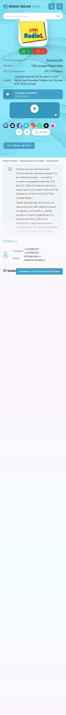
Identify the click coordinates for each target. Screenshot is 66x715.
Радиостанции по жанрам (32, 160)
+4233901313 (31, 252)
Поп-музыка (39, 65)
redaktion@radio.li (34, 260)
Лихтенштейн (54, 60)
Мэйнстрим (56, 65)
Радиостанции (10, 160)
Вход (51, 6)
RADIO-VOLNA (24, 6)
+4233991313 (31, 249)
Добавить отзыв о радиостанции (39, 271)
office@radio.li (32, 256)
